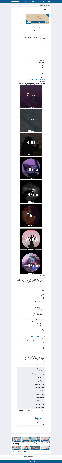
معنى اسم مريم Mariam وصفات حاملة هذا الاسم (36, 336)
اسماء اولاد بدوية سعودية (39, 275)
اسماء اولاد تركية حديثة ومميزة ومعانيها (37, 284)
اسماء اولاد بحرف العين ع (39, 58)
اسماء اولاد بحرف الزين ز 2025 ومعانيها (39, 422)
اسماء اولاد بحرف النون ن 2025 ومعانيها (39, 416)
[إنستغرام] (30, 459)
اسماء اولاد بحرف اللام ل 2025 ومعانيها (39, 418)
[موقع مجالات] (48, 1)
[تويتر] (31, 459)
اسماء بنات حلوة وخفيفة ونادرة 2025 (39, 421)
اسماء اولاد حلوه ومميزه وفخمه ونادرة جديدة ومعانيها (36, 79)
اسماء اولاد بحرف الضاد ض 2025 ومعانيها (39, 419)
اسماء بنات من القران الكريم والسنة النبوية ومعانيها (36, 361)
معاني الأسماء (45, 5)
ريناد (44, 430)
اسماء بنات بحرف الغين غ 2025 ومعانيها (39, 417)
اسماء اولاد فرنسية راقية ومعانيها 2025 (39, 415)
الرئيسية (49, 5)
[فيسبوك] (32, 459)
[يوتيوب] (29, 459)
